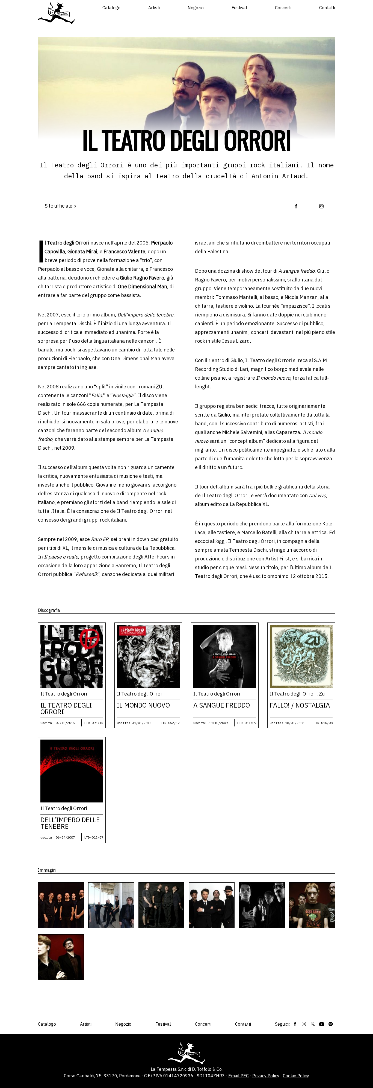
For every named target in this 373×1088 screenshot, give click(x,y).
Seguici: (282, 1024)
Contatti (327, 7)
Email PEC (238, 1075)
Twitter (312, 1024)
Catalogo (111, 7)
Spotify (330, 1024)
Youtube (321, 1024)
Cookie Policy (296, 1075)
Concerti (283, 7)
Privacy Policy (265, 1075)
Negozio (196, 7)
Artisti (154, 7)
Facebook (295, 1024)
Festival (239, 7)
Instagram (304, 1024)
